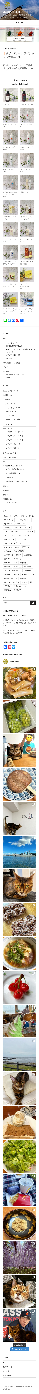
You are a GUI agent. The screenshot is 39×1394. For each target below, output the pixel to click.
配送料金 (9, 358)
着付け (7, 574)
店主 (4, 486)
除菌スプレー (20, 586)
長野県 (7, 586)
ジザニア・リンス (12, 444)
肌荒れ (23, 578)
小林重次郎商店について (11, 466)
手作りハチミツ (10, 563)
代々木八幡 (19, 551)
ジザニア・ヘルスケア (13, 440)
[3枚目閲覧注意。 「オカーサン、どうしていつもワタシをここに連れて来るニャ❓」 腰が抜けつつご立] (19, 885)
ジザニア (6, 428)
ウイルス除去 (10, 502)
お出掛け (6, 395)
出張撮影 (28, 555)
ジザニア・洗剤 (11, 448)
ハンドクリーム (22, 535)
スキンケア (9, 411)
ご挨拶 (5, 399)
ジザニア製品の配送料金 (14, 469)
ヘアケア (9, 415)
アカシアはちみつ (11, 531)
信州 (18, 555)
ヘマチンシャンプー (12, 543)
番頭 (4, 495)
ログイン (6, 1362)
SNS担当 (8, 520)
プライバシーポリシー (10, 1386)
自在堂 (15, 582)
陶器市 (7, 590)
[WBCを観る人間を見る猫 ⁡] (19, 1325)
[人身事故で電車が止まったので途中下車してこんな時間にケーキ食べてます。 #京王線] (19, 1122)
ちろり (26, 527)
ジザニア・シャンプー (13, 432)
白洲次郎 (16, 570)
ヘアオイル (9, 539)
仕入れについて (8, 453)
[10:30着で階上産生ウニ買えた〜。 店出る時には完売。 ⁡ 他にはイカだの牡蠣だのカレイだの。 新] (19, 1054)
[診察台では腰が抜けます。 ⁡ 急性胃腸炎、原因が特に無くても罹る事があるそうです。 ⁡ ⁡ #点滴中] (19, 1291)
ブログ (5, 367)
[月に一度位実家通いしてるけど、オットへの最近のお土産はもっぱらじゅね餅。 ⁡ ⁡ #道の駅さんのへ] (19, 784)
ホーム (5, 339)
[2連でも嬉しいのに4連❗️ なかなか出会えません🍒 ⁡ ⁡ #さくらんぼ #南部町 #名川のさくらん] (19, 987)
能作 (7, 582)
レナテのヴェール (11, 547)
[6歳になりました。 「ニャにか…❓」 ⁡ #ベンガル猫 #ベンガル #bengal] (19, 1088)
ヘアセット (22, 539)
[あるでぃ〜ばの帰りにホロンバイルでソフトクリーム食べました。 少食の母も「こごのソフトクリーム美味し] (19, 1021)
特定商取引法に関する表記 (15, 374)
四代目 (17, 559)
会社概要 (6, 371)
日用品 (5, 490)
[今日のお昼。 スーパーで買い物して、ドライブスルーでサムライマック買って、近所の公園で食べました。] (19, 1190)
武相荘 (17, 566)
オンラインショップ (10, 343)
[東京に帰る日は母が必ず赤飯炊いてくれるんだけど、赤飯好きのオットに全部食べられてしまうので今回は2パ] (19, 919)
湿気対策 (28, 566)
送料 (24, 582)
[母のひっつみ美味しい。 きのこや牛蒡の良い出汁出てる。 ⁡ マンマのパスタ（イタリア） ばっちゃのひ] (19, 953)
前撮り (7, 559)
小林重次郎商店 (12, 12)
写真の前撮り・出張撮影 (11, 363)
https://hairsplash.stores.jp (19, 84)
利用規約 (9, 377)
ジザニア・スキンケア (13, 436)
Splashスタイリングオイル (14, 524)
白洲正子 (28, 570)
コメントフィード (9, 1371)
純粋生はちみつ (10, 578)
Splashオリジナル (9, 391)
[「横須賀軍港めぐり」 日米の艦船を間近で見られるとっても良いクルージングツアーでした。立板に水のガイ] (19, 852)
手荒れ (23, 563)
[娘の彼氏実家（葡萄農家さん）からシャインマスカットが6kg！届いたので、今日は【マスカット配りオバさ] (19, 716)
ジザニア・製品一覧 (13, 355)
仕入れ (7, 551)
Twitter (7, 527)
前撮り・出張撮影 (9, 457)
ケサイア (6, 424)
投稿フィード (7, 1367)
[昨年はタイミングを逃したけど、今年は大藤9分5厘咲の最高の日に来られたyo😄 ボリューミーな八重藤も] (19, 1257)
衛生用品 (6, 499)
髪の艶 (17, 590)
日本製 (7, 566)
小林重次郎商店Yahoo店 (14, 346)
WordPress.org (8, 1375)
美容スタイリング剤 (13, 419)
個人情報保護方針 (12, 473)
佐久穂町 (8, 555)
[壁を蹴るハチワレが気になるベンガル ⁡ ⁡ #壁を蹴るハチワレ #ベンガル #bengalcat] (19, 818)
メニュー (21, 22)
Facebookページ (11, 516)
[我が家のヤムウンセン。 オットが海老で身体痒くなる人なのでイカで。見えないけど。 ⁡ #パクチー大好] (19, 1156)
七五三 (25, 547)
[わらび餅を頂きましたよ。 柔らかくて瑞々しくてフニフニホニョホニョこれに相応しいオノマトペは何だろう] (19, 1223)
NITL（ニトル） (27, 516)
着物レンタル (28, 574)
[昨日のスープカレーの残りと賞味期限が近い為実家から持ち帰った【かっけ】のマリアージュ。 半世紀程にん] (19, 683)
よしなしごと (7, 403)
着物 (16, 574)
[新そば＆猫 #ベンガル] (19, 750)
